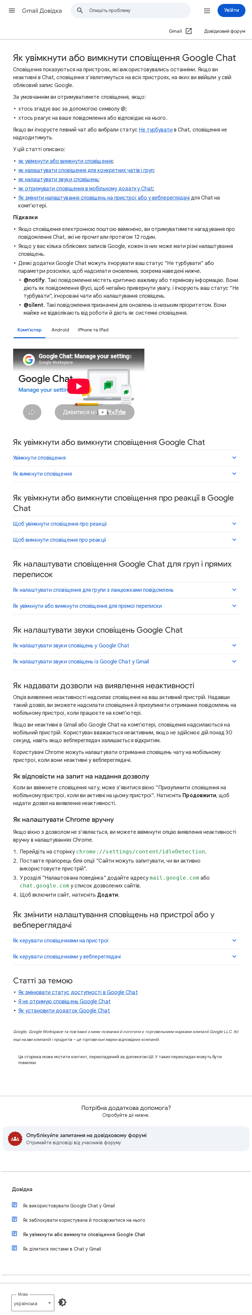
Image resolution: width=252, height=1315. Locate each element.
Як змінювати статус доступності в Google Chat (78, 992)
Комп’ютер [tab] (29, 330)
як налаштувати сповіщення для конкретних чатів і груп (86, 170)
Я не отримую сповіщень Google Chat (64, 1001)
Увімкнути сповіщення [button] (39, 458)
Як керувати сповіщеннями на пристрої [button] (61, 941)
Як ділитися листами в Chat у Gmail (62, 1249)
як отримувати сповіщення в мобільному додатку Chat (85, 188)
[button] (12, 10)
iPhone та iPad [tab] (93, 330)
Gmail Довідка (42, 10)
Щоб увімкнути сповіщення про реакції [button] (60, 524)
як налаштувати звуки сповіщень (58, 179)
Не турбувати (156, 130)
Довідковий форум (224, 31)
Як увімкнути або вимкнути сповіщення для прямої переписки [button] (87, 606)
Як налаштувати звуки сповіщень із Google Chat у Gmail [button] (81, 661)
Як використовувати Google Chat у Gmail (69, 1206)
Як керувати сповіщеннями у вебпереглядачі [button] (67, 957)
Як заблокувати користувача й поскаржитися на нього (84, 1220)
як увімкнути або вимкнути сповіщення (65, 161)
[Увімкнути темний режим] (62, 1302)
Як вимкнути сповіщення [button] (42, 474)
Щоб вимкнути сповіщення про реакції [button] (59, 540)
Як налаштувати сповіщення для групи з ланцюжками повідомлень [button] (93, 590)
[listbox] (32, 1302)
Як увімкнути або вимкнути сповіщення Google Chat (84, 1234)
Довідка (22, 1189)
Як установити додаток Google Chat (64, 1011)
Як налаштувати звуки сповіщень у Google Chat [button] (71, 645)
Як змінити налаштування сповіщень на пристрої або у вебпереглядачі (104, 198)
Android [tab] (60, 330)
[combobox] (139, 10)
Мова (23, 1294)
